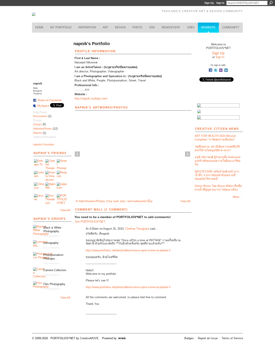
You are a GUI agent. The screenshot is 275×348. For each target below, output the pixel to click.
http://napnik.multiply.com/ (91, 98)
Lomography (51, 242)
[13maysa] (39, 187)
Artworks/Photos (42, 128)
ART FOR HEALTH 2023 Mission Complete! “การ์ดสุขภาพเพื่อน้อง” (215, 137)
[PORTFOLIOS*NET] (62, 199)
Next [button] (187, 154)
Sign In (220, 3)
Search (271, 3)
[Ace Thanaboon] (50, 199)
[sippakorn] (62, 187)
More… (237, 196)
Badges (189, 338)
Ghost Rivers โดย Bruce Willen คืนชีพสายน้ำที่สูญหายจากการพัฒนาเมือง (218, 187)
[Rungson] (62, 176)
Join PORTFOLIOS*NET (90, 221)
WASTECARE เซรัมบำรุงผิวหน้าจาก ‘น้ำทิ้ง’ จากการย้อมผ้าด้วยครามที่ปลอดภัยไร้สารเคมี (217, 175)
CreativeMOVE (89, 338)
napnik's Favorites (43, 144)
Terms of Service (232, 338)
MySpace (43, 105)
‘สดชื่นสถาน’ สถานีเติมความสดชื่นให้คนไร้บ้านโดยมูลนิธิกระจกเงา (217, 148)
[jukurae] (39, 199)
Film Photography (54, 284)
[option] (132, 154)
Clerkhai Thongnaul (137, 228)
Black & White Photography (52, 229)
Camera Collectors (54, 270)
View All (65, 210)
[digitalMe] (50, 187)
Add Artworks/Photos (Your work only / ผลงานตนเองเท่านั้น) (115, 201)
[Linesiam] (39, 176)
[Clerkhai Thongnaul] (50, 164)
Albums (37, 132)
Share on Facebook (49, 100)
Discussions (40, 116)
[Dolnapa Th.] (39, 164)
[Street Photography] (62, 164)
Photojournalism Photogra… (53, 256)
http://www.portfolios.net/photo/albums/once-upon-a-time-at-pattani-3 (128, 250)
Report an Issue (208, 338)
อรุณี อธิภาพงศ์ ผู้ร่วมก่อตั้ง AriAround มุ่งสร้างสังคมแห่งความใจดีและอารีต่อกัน (217, 161)
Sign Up (209, 3)
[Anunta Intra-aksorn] (50, 176)
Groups (37, 124)
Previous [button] (77, 154)
